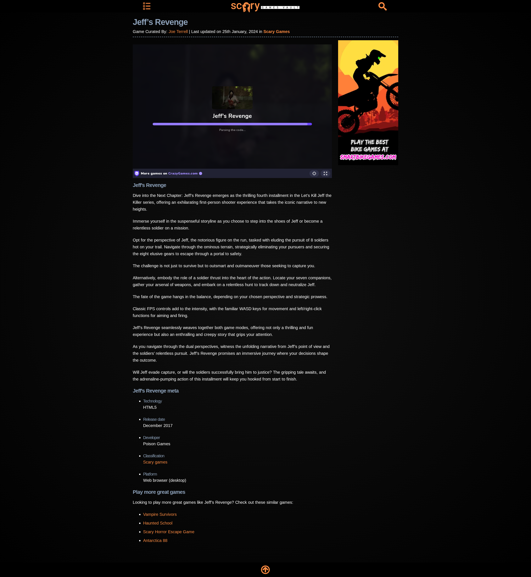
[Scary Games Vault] (265, 7)
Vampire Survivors (160, 514)
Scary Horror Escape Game (168, 531)
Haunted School (157, 523)
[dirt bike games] (368, 102)
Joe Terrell (178, 31)
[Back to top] (265, 570)
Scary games (155, 462)
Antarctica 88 (155, 540)
